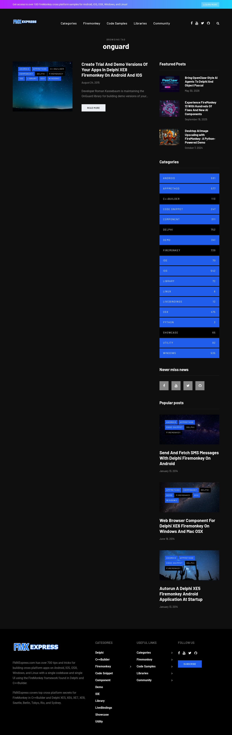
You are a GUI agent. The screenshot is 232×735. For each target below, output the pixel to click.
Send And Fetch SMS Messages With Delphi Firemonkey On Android (189, 458)
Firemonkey (91, 23)
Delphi (41, 74)
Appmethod (40, 69)
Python (189, 322)
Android (24, 69)
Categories (69, 23)
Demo (189, 240)
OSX (43, 78)
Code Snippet (189, 209)
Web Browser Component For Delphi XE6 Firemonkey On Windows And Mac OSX (187, 526)
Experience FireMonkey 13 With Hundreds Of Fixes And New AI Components (200, 108)
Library (32, 78)
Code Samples (117, 23)
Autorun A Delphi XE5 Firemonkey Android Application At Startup (181, 594)
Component (26, 74)
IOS (21, 78)
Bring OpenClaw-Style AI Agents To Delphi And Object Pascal (201, 81)
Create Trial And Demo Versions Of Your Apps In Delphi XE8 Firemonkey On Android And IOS (115, 69)
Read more (93, 108)
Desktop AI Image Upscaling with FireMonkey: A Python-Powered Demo (200, 136)
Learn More (210, 4)
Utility (189, 342)
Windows (54, 78)
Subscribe (190, 664)
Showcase (189, 332)
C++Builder (57, 69)
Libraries (140, 23)
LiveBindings (189, 301)
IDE (189, 260)
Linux (189, 291)
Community (161, 23)
